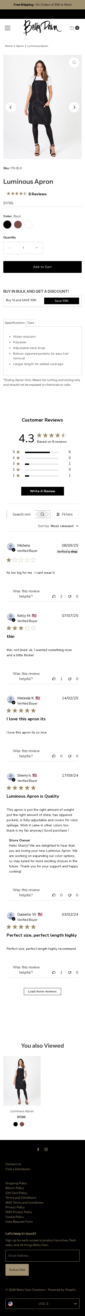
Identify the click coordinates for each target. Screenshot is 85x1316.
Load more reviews (42, 991)
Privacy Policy (15, 1207)
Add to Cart (42, 267)
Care (30, 322)
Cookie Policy (14, 1217)
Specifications (15, 322)
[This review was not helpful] (69, 596)
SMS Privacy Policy (18, 1212)
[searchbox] (20, 514)
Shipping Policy (16, 1183)
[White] (28, 1124)
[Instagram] (46, 1149)
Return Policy (14, 1188)
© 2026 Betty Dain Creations (25, 1289)
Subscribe (17, 1269)
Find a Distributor (17, 1169)
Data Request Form (19, 1221)
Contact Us (13, 1164)
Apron (20, 46)
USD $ (43, 1303)
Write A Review (42, 491)
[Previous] (11, 107)
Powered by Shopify (62, 1289)
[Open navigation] (7, 28)
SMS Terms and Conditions (24, 1202)
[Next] (74, 107)
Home (9, 46)
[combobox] (58, 526)
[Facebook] (38, 1149)
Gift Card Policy (16, 1193)
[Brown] (22, 1124)
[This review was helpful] (54, 596)
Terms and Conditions (20, 1197)
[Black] (15, 1124)
